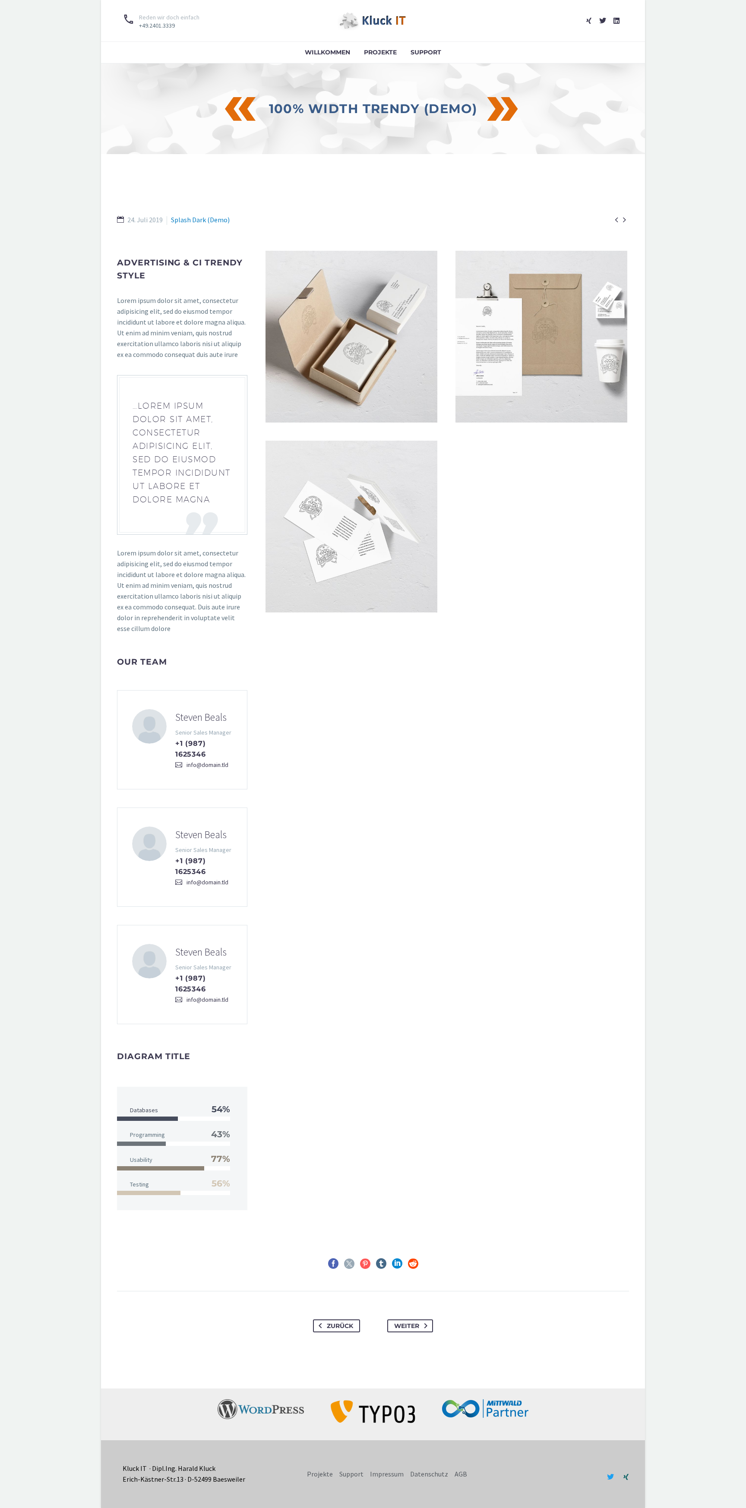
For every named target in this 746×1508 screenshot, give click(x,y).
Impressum (387, 1474)
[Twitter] (603, 21)
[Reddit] (413, 1264)
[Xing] (589, 21)
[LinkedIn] (397, 1264)
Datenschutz (429, 1474)
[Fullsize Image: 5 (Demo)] (351, 337)
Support (426, 52)
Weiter (406, 1326)
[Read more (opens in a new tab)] (161, 20)
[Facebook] (333, 1264)
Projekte (380, 52)
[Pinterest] (365, 1264)
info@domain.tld (207, 765)
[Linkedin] (616, 21)
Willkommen (327, 52)
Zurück (340, 1326)
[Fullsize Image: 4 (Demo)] (541, 337)
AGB (461, 1474)
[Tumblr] (381, 1264)
